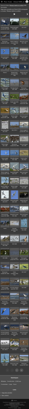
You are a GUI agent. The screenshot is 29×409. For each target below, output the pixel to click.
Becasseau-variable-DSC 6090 (14, 145)
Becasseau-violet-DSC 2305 (5, 244)
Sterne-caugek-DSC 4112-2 (5, 159)
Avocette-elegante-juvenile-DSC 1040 (5, 28)
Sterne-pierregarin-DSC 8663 (14, 28)
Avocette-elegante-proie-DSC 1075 (14, 288)
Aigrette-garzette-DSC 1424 (24, 73)
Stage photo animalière (7, 392)
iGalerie (15, 407)
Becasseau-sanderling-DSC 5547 (14, 334)
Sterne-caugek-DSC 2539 (14, 57)
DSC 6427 (24, 272)
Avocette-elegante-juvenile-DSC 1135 (5, 333)
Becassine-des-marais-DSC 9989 (5, 215)
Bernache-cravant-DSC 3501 (14, 215)
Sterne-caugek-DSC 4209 (5, 364)
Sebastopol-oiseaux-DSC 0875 (24, 364)
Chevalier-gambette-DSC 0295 (14, 230)
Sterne (4, 228)
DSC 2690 (5, 258)
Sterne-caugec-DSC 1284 (5, 145)
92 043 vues (18, 381)
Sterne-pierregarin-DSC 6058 (24, 333)
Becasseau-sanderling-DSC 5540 (4, 303)
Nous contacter (5, 395)
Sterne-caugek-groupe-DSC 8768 (5, 288)
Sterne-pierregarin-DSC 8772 (5, 201)
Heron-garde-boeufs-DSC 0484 (24, 258)
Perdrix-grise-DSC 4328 (14, 102)
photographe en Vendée (14, 403)
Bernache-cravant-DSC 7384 (24, 42)
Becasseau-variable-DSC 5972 (24, 88)
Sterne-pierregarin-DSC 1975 (24, 117)
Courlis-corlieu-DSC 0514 (24, 159)
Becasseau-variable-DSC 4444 (5, 42)
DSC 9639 (14, 244)
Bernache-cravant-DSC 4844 (14, 302)
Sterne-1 (5, 72)
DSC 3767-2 (14, 130)
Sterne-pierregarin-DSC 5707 (14, 173)
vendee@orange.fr (14, 406)
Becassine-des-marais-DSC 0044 (24, 318)
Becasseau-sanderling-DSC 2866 (23, 350)
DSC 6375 (24, 27)
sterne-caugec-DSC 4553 (24, 229)
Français (14, 400)
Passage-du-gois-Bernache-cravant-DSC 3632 (24, 58)
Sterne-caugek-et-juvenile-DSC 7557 (24, 131)
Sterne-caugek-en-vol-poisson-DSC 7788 (14, 43)
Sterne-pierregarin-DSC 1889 (24, 187)
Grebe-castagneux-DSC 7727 (14, 274)
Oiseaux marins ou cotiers (17, 5)
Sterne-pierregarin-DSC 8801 (24, 215)
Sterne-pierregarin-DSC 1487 (24, 173)
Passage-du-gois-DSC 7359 (14, 88)
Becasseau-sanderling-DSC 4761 (23, 303)
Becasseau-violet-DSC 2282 (14, 364)
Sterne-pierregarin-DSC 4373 (14, 201)
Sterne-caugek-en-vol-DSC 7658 (5, 187)
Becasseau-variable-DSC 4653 (5, 273)
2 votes (10, 384)
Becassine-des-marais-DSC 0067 (24, 102)
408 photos (3, 381)
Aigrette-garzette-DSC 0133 (24, 201)
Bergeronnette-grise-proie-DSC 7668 (14, 74)
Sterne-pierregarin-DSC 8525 (14, 349)
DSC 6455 (24, 287)
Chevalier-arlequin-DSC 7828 (14, 159)
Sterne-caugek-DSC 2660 (14, 117)
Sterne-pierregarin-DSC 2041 (5, 57)
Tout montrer (4, 7)
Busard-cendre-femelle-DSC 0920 (5, 318)
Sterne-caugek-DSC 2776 (5, 88)
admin (19, 407)
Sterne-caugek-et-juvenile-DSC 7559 (5, 173)
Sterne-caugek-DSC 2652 (5, 102)
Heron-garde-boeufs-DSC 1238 (5, 117)
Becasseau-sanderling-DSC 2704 (14, 319)
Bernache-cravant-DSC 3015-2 (5, 349)
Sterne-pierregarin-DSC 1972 (5, 131)
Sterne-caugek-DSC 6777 (14, 187)
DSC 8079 (24, 244)
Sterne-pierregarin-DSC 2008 (24, 145)
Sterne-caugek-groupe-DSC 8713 (14, 258)
